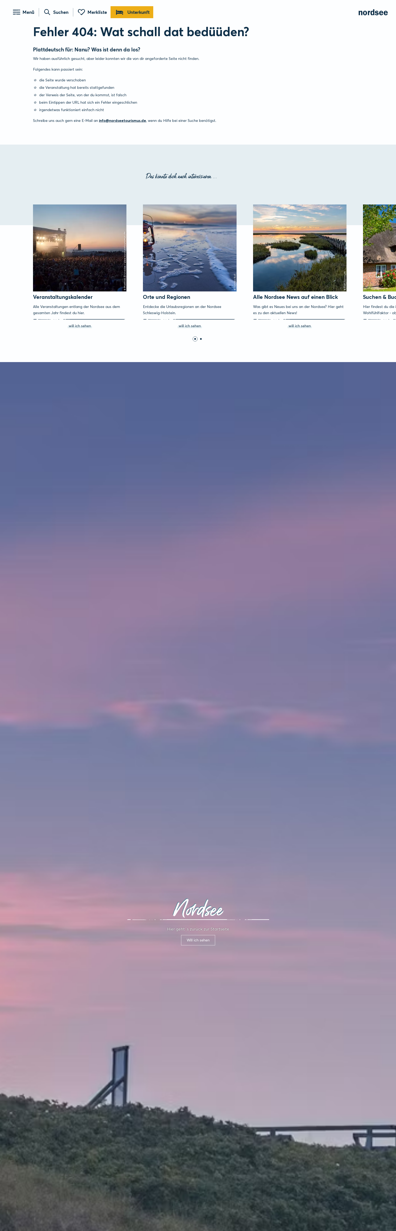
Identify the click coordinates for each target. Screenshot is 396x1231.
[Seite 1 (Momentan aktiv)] (195, 338)
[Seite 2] (200, 338)
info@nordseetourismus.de (122, 120)
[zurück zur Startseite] (373, 12)
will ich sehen (39, 205)
